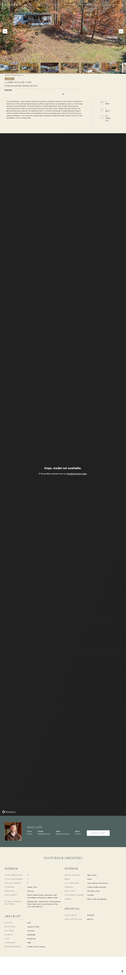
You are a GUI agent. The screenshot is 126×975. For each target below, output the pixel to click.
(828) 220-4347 (44, 834)
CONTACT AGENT (98, 833)
